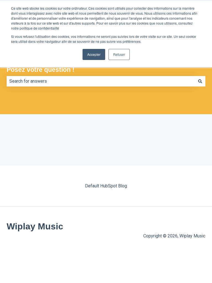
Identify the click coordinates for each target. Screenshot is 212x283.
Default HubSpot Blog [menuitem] (106, 185)
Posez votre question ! (41, 69)
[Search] (200, 81)
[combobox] (101, 81)
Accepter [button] (93, 54)
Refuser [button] (119, 54)
